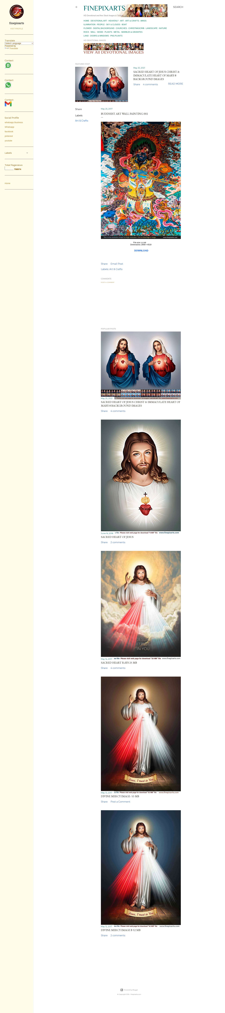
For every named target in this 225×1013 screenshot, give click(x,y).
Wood (100, 32)
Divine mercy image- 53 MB (120, 796)
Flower (88, 28)
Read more (175, 83)
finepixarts (104, 8)
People (101, 25)
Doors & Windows (99, 36)
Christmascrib (136, 28)
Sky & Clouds (113, 25)
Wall (93, 32)
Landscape (152, 28)
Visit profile (16, 29)
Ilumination (90, 25)
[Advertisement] (141, 305)
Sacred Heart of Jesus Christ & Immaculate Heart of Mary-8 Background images (156, 75)
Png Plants (116, 36)
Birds (143, 21)
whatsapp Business (14, 122)
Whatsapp (9, 127)
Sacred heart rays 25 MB (119, 662)
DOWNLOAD (141, 250)
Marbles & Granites (131, 32)
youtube (8, 141)
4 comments (150, 84)
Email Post (117, 263)
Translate (13, 48)
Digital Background (103, 28)
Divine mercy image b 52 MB (121, 930)
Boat (124, 25)
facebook (9, 131)
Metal (117, 32)
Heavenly (114, 21)
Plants (108, 32)
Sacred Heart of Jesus (117, 537)
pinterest (9, 136)
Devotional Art (99, 21)
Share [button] (136, 84)
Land (86, 36)
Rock (86, 32)
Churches (121, 28)
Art (122, 21)
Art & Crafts (132, 21)
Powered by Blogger (131, 990)
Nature (163, 28)
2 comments (118, 542)
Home (86, 21)
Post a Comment (107, 282)
